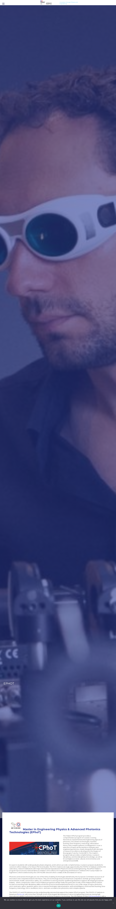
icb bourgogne (94, 896)
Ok (59, 906)
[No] (113, 903)
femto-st (20, 894)
